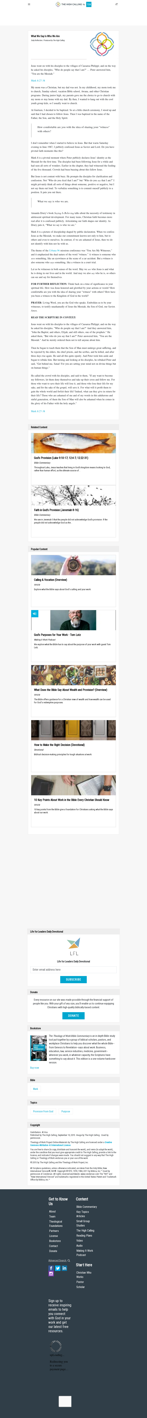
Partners (54, 1231)
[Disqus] (73, 882)
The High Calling (85, 1230)
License (53, 1236)
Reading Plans (84, 1235)
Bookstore (55, 1241)
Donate (42, 21)
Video (79, 1240)
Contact (53, 1246)
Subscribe (73, 979)
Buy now (34, 1067)
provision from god (43, 1111)
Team (52, 1216)
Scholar (80, 1287)
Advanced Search (57, 1260)
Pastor (80, 1282)
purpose (65, 1111)
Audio (79, 1245)
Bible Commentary (86, 1207)
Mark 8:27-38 (38, 80)
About (32, 21)
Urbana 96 (54, 250)
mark (35, 1089)
